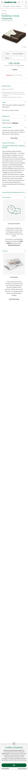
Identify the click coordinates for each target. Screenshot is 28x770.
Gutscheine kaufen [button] (14, 299)
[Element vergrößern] (25, 47)
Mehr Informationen (22, 768)
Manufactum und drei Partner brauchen (13, 750)
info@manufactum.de (14, 245)
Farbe (7, 53)
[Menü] (2, 2)
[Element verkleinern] (23, 47)
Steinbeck (15, 123)
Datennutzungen (6, 753)
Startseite (4, 10)
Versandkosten (20, 65)
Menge (7, 58)
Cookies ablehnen (5, 768)
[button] (25, 25)
